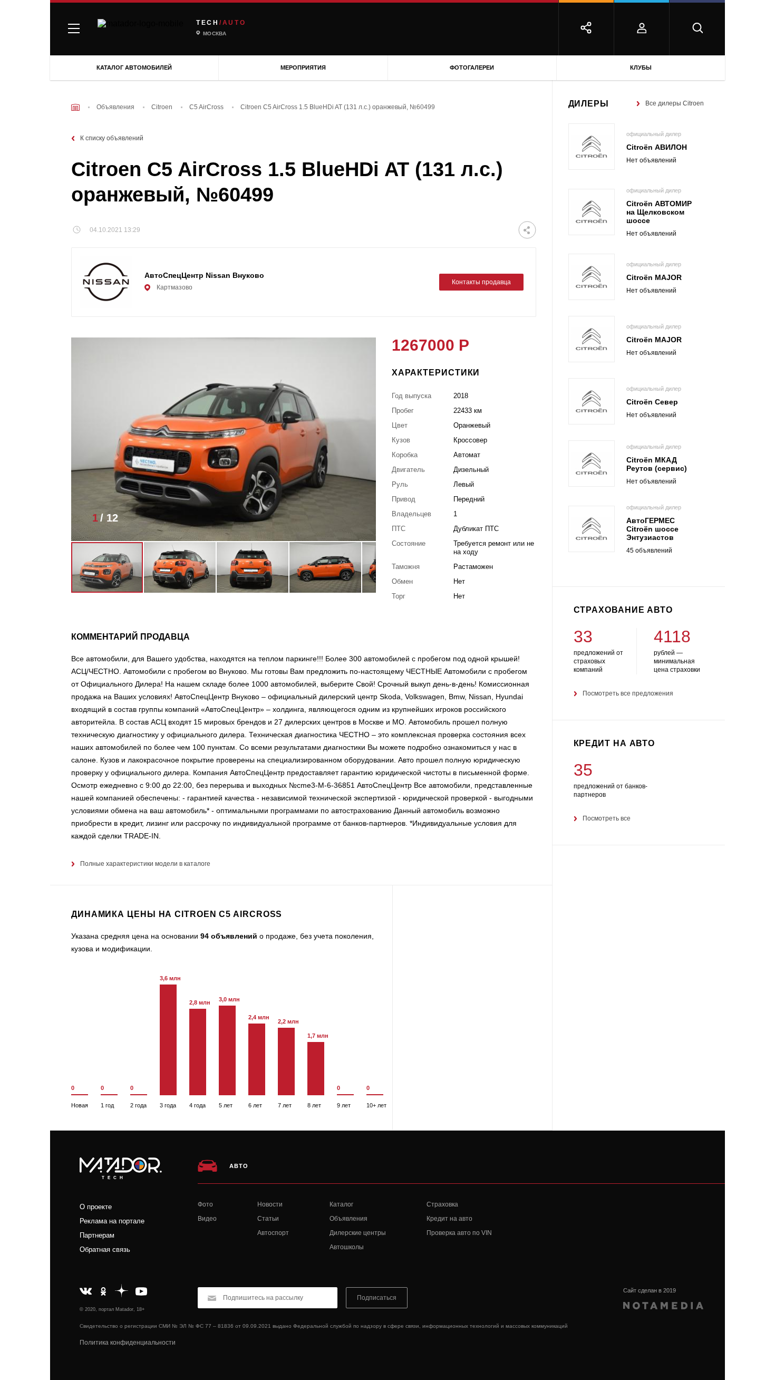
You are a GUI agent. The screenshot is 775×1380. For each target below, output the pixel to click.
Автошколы (347, 1247)
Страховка (442, 1204)
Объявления (348, 1218)
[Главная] (75, 107)
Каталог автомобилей (134, 67)
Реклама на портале (112, 1221)
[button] (352, 521)
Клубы (641, 67)
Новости (270, 1204)
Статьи (268, 1218)
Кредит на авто (449, 1218)
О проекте (96, 1207)
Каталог (341, 1204)
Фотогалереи (472, 67)
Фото (205, 1204)
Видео (207, 1218)
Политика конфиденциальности (128, 1342)
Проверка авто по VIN (459, 1233)
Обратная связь (105, 1249)
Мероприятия (303, 67)
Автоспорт (273, 1233)
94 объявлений (228, 936)
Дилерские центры (358, 1233)
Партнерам (97, 1235)
